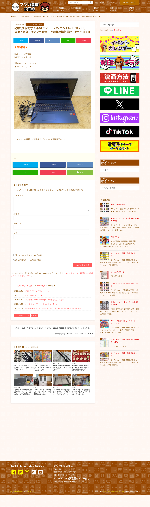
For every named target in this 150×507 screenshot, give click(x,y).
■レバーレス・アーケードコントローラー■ (41, 304)
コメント (18, 195)
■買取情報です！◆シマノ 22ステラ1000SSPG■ (73, 334)
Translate (117, 30)
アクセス (78, 9)
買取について (60, 9)
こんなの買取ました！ (24, 285)
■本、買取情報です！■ (33, 295)
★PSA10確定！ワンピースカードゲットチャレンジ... (125, 322)
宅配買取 (131, 9)
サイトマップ (114, 2)
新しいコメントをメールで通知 (28, 255)
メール (17, 223)
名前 (16, 214)
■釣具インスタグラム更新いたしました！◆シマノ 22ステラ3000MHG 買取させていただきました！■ (52, 328)
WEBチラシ (113, 9)
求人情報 (96, 9)
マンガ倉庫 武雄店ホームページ (114, 491)
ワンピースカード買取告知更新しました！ (125, 284)
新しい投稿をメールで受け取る (28, 260)
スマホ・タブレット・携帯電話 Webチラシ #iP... (125, 340)
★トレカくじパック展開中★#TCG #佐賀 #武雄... (125, 219)
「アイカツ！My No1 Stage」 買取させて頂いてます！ (45, 300)
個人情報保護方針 (101, 2)
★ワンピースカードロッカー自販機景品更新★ (125, 303)
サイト (16, 233)
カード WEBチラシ (118, 205)
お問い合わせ (130, 2)
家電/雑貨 (41, 285)
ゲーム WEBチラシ (118, 272)
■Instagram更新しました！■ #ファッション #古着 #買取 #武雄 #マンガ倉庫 (53, 308)
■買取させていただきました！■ (37, 291)
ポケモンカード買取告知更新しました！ (124, 254)
